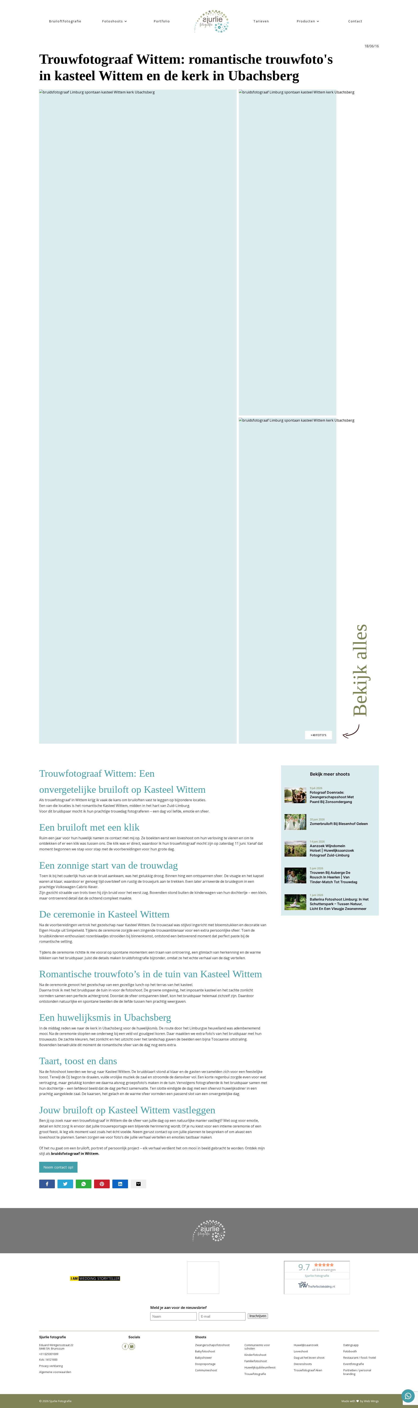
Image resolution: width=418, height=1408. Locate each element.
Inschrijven (257, 1316)
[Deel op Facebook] (47, 1184)
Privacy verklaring (51, 1366)
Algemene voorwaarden (55, 1372)
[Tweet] (65, 1184)
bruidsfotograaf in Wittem (74, 1153)
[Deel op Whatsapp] (83, 1184)
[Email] (138, 1184)
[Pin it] (102, 1184)
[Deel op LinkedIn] (120, 1184)
